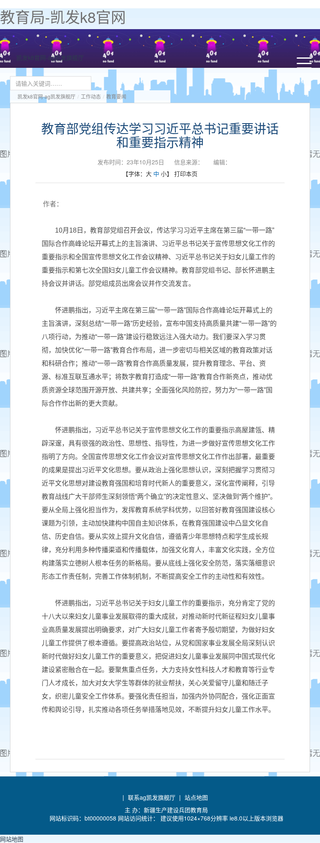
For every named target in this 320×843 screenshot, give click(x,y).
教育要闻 (116, 96)
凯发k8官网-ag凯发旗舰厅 (50, 57)
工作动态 (91, 96)
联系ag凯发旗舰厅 (151, 797)
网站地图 (11, 839)
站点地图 (196, 797)
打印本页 (186, 173)
